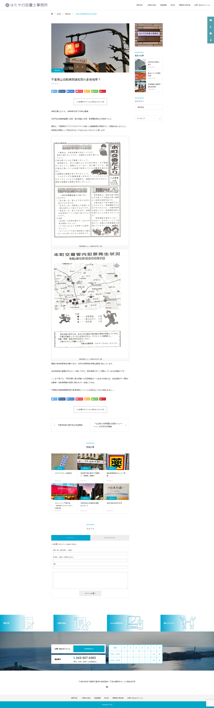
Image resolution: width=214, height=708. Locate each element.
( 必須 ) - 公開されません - (63, 557)
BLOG (173, 5)
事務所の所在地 (184, 5)
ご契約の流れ (151, 5)
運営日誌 (57, 70)
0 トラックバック (110, 537)
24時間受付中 (89, 649)
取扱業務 (163, 5)
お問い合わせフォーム (202, 5)
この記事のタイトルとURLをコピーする (90, 102)
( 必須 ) (62, 550)
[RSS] (107, 687)
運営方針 (140, 5)
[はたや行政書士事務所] (26, 5)
